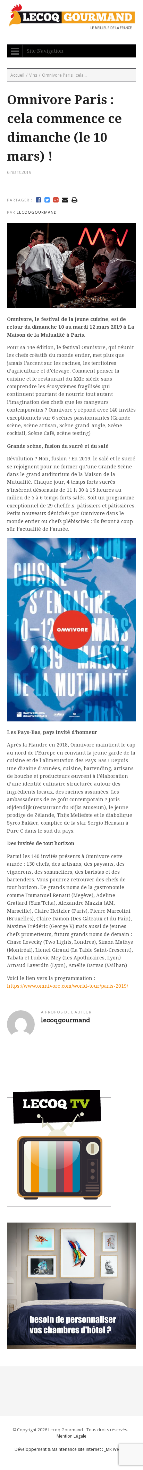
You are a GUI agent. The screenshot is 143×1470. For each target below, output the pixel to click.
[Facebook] (38, 200)
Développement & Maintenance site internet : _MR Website (72, 1449)
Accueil (17, 75)
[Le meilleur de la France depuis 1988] (71, 25)
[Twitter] (47, 200)
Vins (33, 75)
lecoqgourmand (37, 212)
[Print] (74, 200)
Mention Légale (71, 1436)
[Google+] (55, 200)
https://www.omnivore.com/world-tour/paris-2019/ (67, 986)
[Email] (65, 200)
